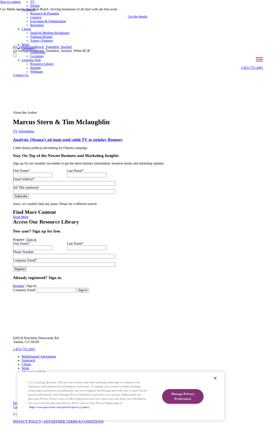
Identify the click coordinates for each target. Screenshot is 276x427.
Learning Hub (31, 60)
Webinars (36, 71)
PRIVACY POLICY (27, 421)
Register (18, 286)
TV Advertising (23, 131)
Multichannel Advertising (39, 356)
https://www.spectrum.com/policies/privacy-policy (59, 407)
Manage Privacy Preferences (182, 396)
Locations (37, 56)
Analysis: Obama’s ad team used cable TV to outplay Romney (68, 139)
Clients (26, 29)
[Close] (215, 378)
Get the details (137, 16)
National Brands (41, 37)
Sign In (31, 239)
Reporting (37, 25)
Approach (28, 9)
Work (25, 44)
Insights (35, 68)
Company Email (24, 290)
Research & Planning (44, 13)
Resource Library (42, 64)
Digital (34, 6)
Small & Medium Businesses (49, 33)
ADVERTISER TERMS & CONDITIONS (73, 421)
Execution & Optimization (48, 21)
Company (28, 48)
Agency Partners (41, 40)
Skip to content (10, 2)
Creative (36, 17)
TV (32, 2)
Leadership (37, 52)
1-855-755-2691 (252, 68)
